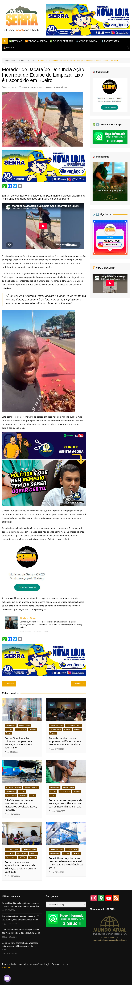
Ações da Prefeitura (13, 787)
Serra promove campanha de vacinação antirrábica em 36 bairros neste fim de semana (65, 803)
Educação (9, 853)
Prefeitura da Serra (52, 87)
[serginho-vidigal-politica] (44, 469)
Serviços (33, 729)
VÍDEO (64, 87)
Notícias (40, 87)
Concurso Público (12, 849)
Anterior (10, 683)
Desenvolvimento (56, 725)
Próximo (77, 683)
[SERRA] (27, 568)
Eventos (67, 729)
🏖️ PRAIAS (8, 47)
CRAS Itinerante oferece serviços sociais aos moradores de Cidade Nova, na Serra (21, 931)
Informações (10, 725)
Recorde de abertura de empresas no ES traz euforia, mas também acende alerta (65, 741)
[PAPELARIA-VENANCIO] (88, 19)
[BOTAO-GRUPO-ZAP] (66, 919)
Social (8, 733)
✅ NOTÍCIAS (15, 41)
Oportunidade (21, 729)
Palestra (53, 733)
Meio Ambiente (24, 725)
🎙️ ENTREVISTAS (110, 41)
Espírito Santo (55, 729)
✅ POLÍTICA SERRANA (61, 41)
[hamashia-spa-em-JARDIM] (110, 182)
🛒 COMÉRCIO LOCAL (87, 41)
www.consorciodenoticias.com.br (34, 631)
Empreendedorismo (74, 725)
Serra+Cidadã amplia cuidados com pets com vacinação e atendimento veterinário (20, 905)
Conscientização (29, 87)
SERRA (22, 857)
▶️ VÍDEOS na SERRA (36, 41)
